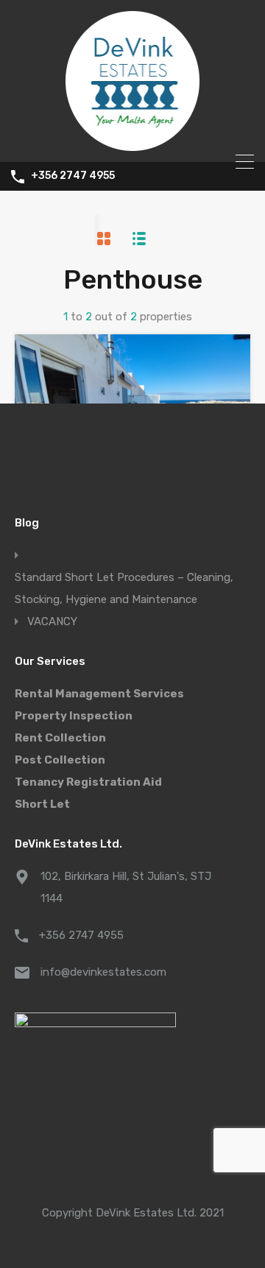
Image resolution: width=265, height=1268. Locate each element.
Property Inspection (73, 715)
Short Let (42, 804)
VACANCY (52, 621)
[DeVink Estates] (133, 144)
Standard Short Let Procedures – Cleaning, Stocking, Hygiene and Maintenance (124, 588)
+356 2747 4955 (73, 176)
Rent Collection (60, 737)
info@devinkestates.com (103, 972)
